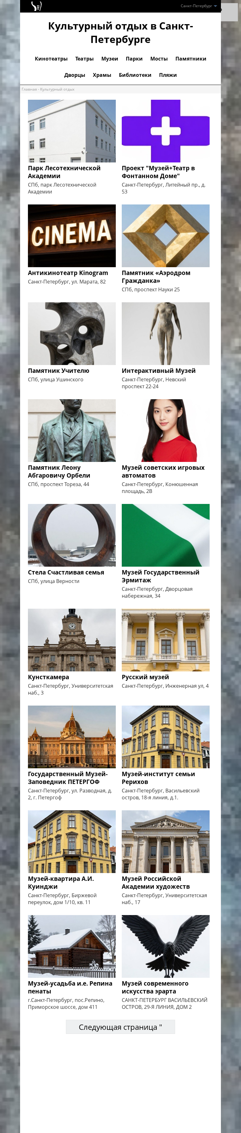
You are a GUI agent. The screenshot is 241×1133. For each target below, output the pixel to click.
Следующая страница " (120, 1027)
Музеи (109, 58)
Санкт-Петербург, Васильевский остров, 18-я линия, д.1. (161, 794)
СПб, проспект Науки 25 (151, 289)
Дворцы (74, 74)
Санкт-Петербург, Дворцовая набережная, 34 (157, 592)
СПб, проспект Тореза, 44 (58, 484)
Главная (29, 89)
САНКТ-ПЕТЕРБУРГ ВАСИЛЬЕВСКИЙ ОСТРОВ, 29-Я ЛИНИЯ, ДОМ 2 (164, 1003)
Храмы (102, 74)
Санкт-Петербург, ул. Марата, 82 (67, 281)
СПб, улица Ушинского (55, 379)
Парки (134, 58)
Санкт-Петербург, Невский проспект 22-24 (154, 383)
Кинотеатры (51, 58)
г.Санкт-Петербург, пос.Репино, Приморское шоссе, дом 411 (66, 1003)
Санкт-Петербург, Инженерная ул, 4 (165, 685)
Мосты (159, 58)
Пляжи (168, 74)
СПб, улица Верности (53, 581)
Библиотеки (135, 74)
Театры (84, 58)
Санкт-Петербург (197, 5)
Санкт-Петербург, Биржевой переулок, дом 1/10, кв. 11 (62, 899)
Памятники (190, 58)
